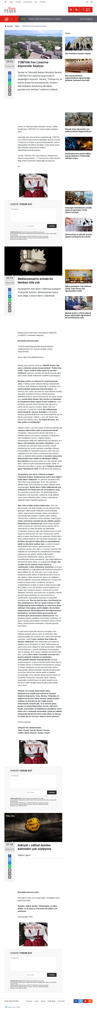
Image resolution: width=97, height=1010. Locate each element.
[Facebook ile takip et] (76, 1001)
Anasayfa (29, 1001)
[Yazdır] (9, 90)
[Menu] (71, 10)
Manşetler (18, 2)
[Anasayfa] (5, 2)
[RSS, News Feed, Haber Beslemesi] (90, 1001)
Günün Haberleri (27, 2)
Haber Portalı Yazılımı (14, 1007)
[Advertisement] (40, 109)
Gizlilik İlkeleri (52, 1001)
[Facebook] (9, 72)
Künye (36, 1001)
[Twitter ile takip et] (80, 1001)
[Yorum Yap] (9, 94)
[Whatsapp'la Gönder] (9, 83)
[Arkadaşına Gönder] (9, 87)
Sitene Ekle (43, 2)
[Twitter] (9, 76)
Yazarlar (11, 2)
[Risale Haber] (10, 9)
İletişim (43, 1001)
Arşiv (35, 2)
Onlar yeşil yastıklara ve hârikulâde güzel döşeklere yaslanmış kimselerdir (49, 19)
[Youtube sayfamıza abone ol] (85, 1001)
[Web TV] (87, 2)
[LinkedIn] (9, 80)
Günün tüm (86, 19)
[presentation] (11, 19)
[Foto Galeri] (91, 2)
